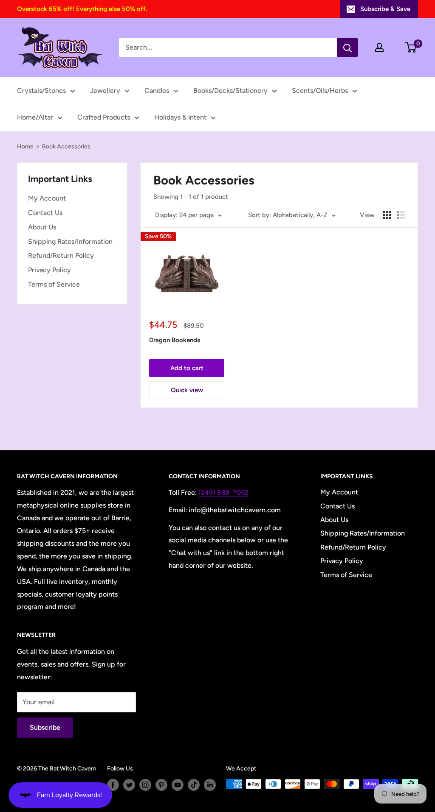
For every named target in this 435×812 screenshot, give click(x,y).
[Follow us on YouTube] (178, 785)
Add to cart (186, 368)
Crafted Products (103, 117)
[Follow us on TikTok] (194, 785)
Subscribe (45, 727)
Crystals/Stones (41, 91)
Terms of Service (54, 284)
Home (25, 146)
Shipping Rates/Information (70, 241)
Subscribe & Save (385, 9)
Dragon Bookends (174, 340)
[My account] (379, 47)
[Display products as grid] (387, 215)
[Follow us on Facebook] (113, 785)
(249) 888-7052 (223, 492)
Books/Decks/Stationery (230, 91)
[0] (411, 47)
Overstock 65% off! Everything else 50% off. (82, 9)
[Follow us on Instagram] (145, 785)
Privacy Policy (49, 270)
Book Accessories (66, 146)
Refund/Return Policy (61, 255)
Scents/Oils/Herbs (320, 91)
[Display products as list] (401, 215)
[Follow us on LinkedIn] (210, 785)
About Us (42, 227)
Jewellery (105, 91)
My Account (47, 198)
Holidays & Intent (180, 117)
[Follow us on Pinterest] (161, 785)
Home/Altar (35, 117)
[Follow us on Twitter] (129, 785)
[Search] (347, 47)
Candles (156, 91)
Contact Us (45, 213)
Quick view (187, 390)
